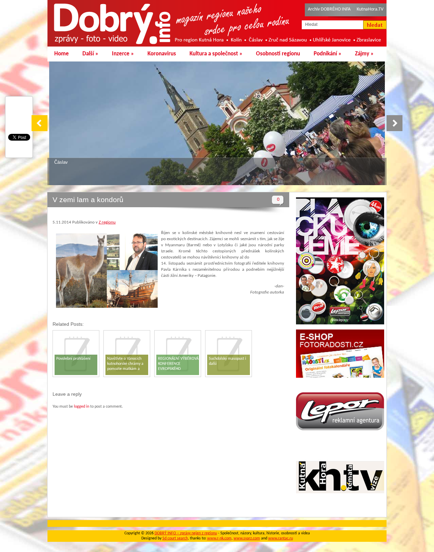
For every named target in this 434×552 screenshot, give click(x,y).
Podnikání (327, 54)
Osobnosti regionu (278, 54)
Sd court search (175, 538)
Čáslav (61, 162)
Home (61, 54)
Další (90, 54)
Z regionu (107, 222)
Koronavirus (161, 54)
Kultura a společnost (216, 54)
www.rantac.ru (280, 538)
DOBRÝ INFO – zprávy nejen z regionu (186, 533)
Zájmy (364, 54)
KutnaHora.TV (370, 9)
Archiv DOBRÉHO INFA (329, 9)
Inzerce (123, 54)
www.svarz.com (247, 538)
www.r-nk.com (219, 538)
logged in (81, 407)
